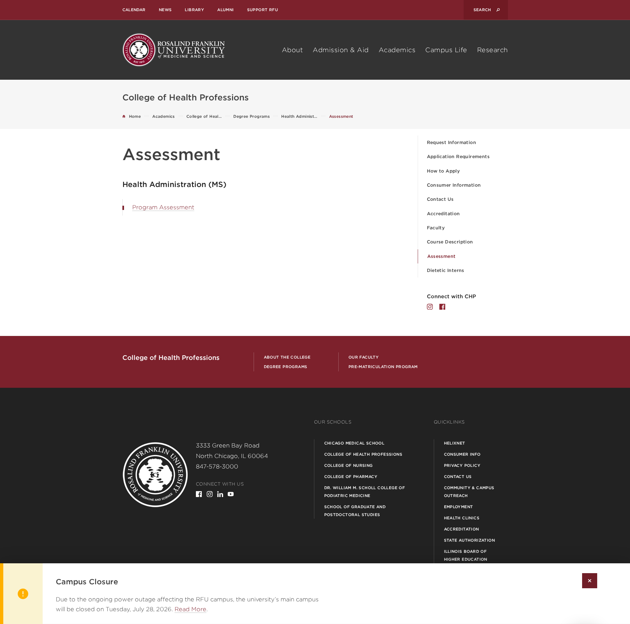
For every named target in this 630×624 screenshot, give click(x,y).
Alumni (225, 9)
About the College (287, 357)
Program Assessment (163, 207)
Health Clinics (462, 517)
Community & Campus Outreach (469, 491)
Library (194, 9)
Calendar (134, 9)
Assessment (441, 256)
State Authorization (469, 540)
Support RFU (262, 9)
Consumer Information (454, 185)
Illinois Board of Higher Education (465, 555)
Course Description (450, 241)
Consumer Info (462, 454)
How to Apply (443, 171)
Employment (458, 506)
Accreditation (443, 213)
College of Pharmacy (351, 476)
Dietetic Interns (445, 270)
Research (492, 50)
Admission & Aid (341, 50)
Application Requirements (458, 156)
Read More (190, 609)
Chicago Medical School (354, 443)
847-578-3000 (217, 466)
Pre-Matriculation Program (383, 366)
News (165, 9)
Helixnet (454, 443)
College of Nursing (348, 465)
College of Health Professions (363, 454)
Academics (397, 50)
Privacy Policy (462, 465)
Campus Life (446, 50)
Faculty (436, 227)
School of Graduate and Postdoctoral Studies (355, 510)
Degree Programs (285, 366)
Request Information (451, 142)
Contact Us (440, 199)
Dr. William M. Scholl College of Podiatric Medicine (364, 491)
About (292, 50)
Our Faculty (363, 357)
